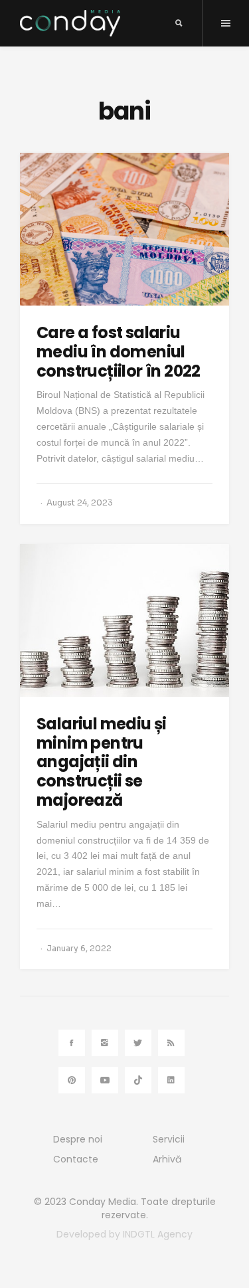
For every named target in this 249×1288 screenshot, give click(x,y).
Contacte (75, 1159)
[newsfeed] (171, 1043)
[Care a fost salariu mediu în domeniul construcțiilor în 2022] (124, 229)
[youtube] (105, 1080)
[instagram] (105, 1043)
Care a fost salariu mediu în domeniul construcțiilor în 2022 (119, 352)
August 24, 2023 (79, 502)
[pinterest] (71, 1080)
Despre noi (77, 1139)
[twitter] (138, 1043)
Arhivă (167, 1159)
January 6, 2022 (79, 948)
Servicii (169, 1139)
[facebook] (71, 1043)
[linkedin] (171, 1080)
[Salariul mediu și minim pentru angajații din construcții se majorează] (124, 620)
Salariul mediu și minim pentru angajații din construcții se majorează (102, 762)
